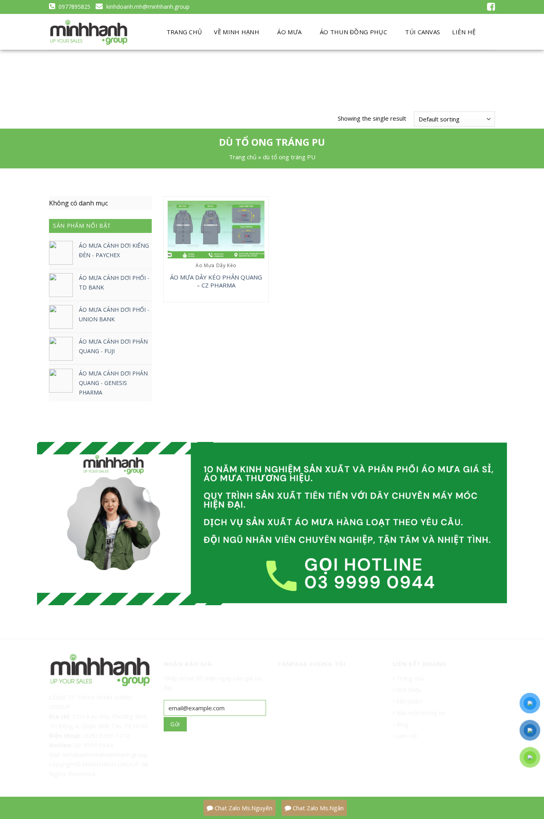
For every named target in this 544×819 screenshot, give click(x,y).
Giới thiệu (408, 690)
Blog (402, 724)
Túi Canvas (422, 32)
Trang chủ (184, 32)
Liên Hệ (406, 736)
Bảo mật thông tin (420, 713)
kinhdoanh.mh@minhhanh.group (147, 6)
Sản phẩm (409, 701)
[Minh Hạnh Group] (89, 32)
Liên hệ (464, 32)
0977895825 (73, 6)
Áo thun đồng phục (353, 32)
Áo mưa (289, 32)
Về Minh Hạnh (236, 32)
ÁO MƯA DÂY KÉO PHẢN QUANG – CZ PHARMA (216, 281)
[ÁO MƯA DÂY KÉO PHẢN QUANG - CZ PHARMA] (216, 230)
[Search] (488, 32)
